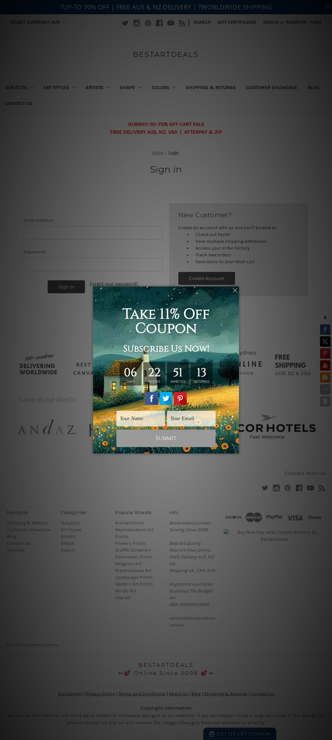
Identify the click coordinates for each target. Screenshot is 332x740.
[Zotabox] (235, 447)
